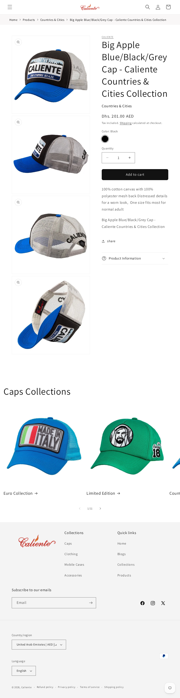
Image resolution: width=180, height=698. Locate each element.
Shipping (126, 123)
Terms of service (90, 687)
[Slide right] (100, 508)
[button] (10, 7)
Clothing (71, 554)
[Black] (105, 139)
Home (121, 543)
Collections (126, 564)
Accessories (73, 575)
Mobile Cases (74, 564)
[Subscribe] (91, 602)
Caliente (107, 36)
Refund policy (45, 687)
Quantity (107, 148)
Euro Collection (18, 493)
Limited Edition (100, 493)
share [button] (111, 241)
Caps (68, 543)
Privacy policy (66, 687)
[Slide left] (80, 508)
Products (124, 575)
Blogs (121, 554)
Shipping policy (114, 687)
